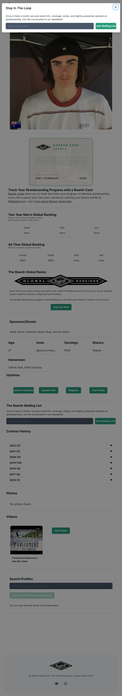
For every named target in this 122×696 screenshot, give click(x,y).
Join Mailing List (106, 25)
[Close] (115, 7)
